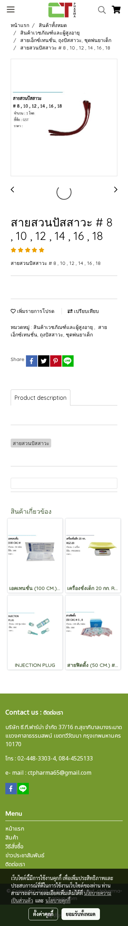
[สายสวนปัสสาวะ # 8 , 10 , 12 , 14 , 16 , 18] (64, 118)
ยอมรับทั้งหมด (81, 914)
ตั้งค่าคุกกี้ (43, 914)
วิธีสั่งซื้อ (14, 846)
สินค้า (11, 837)
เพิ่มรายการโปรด (35, 311)
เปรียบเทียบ (86, 311)
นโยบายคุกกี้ (58, 900)
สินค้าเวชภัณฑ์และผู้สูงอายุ (63, 327)
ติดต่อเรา (15, 864)
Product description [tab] (40, 397)
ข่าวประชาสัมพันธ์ (24, 855)
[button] (99, 10)
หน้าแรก (14, 829)
